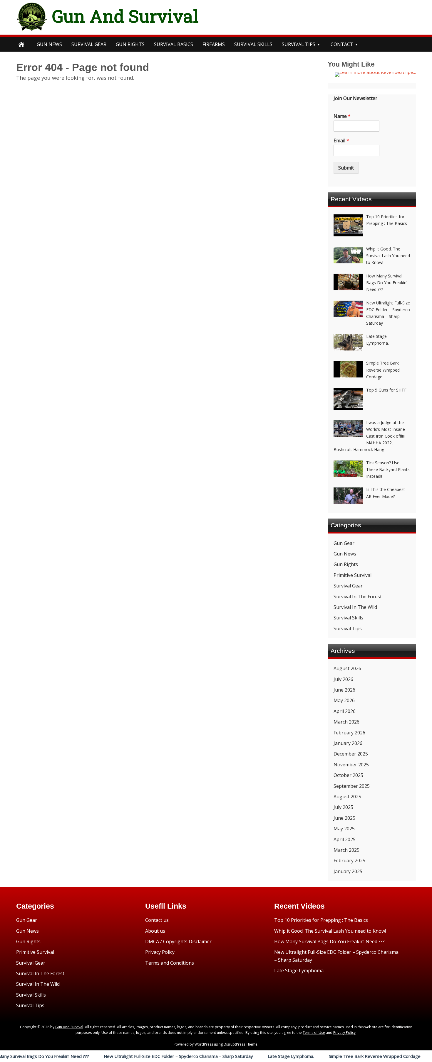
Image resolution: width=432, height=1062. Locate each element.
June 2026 (344, 690)
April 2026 (345, 711)
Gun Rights (130, 44)
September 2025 (352, 786)
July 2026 (343, 679)
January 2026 (348, 743)
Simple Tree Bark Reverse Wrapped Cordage (348, 1056)
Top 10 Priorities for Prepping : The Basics (321, 920)
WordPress (204, 1044)
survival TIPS (298, 44)
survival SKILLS (253, 44)
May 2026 (344, 700)
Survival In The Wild (355, 607)
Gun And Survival (125, 15)
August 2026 (347, 668)
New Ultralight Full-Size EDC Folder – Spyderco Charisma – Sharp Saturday (152, 1056)
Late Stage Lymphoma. (264, 1056)
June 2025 (344, 818)
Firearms (213, 44)
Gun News (49, 44)
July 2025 (343, 807)
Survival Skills (348, 617)
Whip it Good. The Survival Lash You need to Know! (330, 931)
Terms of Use (314, 1032)
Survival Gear (348, 585)
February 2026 (349, 732)
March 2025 (346, 850)
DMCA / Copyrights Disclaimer (178, 941)
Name (342, 116)
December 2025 (351, 754)
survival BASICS (173, 44)
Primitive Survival (352, 575)
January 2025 (348, 871)
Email (341, 141)
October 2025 (348, 775)
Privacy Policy (160, 952)
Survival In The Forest (358, 596)
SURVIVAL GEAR (88, 44)
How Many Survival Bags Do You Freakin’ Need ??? (329, 941)
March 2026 (346, 722)
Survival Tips (348, 628)
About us (155, 931)
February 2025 (349, 860)
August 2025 (347, 796)
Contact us (157, 920)
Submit (346, 168)
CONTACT (342, 44)
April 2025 (345, 839)
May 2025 (344, 828)
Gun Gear (344, 543)
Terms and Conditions (169, 963)
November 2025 (351, 764)
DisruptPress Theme (240, 1044)
